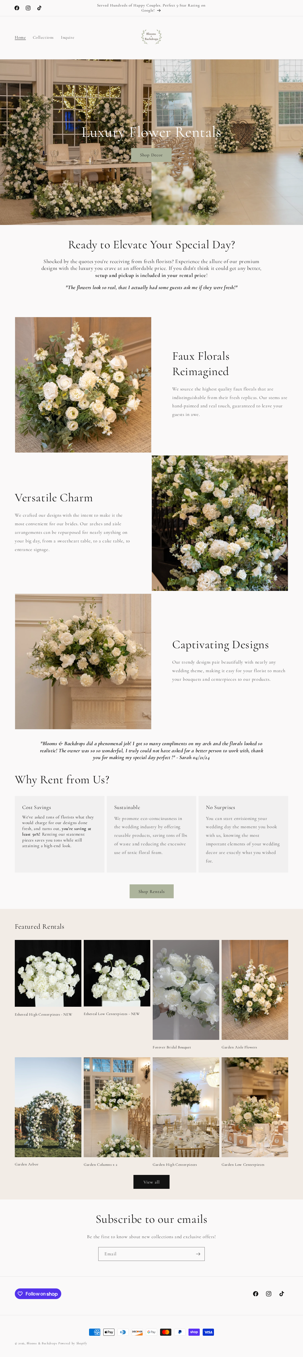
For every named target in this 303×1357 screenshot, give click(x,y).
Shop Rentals (151, 891)
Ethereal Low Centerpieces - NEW (112, 1013)
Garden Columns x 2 (100, 1164)
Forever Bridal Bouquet (172, 1047)
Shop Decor (151, 155)
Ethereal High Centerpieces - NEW (43, 1014)
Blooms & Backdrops (42, 1343)
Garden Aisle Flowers (239, 1047)
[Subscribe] (197, 1254)
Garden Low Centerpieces (243, 1164)
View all (152, 1182)
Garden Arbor (26, 1164)
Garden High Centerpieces (175, 1164)
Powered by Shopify (72, 1343)
